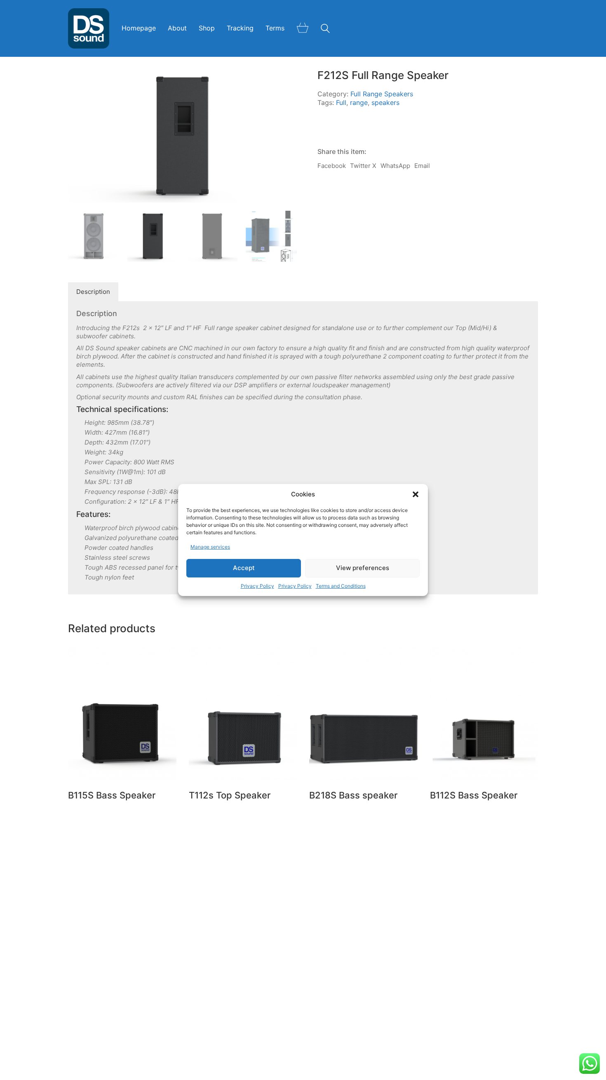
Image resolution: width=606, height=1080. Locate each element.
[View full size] (189, 82)
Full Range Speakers (381, 94)
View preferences (362, 568)
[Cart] (302, 28)
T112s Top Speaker (229, 795)
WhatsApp (395, 166)
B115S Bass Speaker (111, 795)
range (359, 102)
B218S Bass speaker (353, 795)
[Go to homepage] (88, 28)
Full (341, 102)
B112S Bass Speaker (473, 795)
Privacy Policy (257, 586)
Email (422, 166)
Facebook (331, 166)
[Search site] (325, 29)
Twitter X (363, 166)
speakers (385, 102)
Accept (244, 568)
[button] (415, 494)
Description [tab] (93, 292)
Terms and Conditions (341, 586)
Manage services (210, 547)
